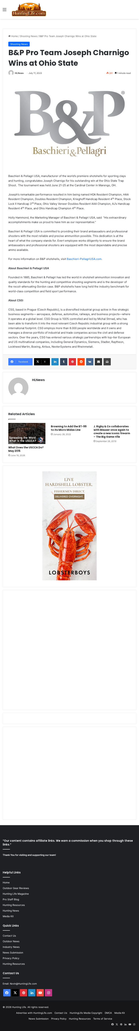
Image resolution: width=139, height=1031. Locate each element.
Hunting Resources (14, 905)
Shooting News (28, 36)
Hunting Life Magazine (16, 893)
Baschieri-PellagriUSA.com (84, 259)
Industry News (11, 947)
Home (14, 36)
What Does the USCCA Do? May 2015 (26, 449)
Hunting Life (19, 1007)
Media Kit (8, 916)
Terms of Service (102, 1018)
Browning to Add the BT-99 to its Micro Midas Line (69, 428)
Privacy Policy (11, 958)
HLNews (19, 73)
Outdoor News (11, 941)
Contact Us (9, 935)
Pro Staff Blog (11, 899)
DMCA (108, 1012)
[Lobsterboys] (69, 579)
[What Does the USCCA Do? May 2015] (26, 433)
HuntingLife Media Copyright (86, 1012)
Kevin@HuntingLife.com (23, 983)
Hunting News (11, 910)
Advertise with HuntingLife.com (34, 1012)
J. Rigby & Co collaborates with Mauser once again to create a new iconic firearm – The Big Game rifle (112, 432)
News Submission (13, 952)
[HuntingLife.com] (29, 9)
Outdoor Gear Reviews (16, 888)
